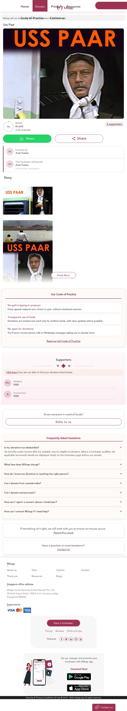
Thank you (12, 576)
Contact (85, 570)
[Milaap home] (63, 7)
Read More (63, 275)
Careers (60, 570)
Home (25, 6)
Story (8, 178)
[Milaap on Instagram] (76, 638)
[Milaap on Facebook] (61, 638)
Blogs (59, 576)
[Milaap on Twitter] (66, 638)
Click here (11, 372)
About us (12, 570)
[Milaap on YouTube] (81, 638)
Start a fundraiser (63, 623)
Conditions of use (52, 697)
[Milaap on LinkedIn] (71, 638)
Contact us (57, 18)
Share (29, 139)
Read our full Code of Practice (63, 341)
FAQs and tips (74, 630)
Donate (40, 6)
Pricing (48, 630)
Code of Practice (32, 18)
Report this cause (64, 532)
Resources (73, 6)
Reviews (60, 630)
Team (34, 570)
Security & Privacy (34, 697)
